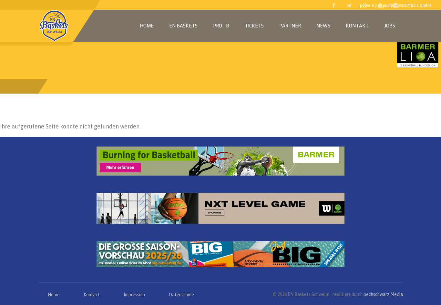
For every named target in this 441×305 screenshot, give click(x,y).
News (323, 25)
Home (147, 25)
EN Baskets (183, 25)
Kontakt (357, 25)
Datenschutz (181, 294)
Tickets (254, 25)
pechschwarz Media (383, 294)
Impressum (134, 294)
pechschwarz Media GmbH (407, 5)
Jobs (389, 25)
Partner (290, 25)
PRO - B (221, 25)
